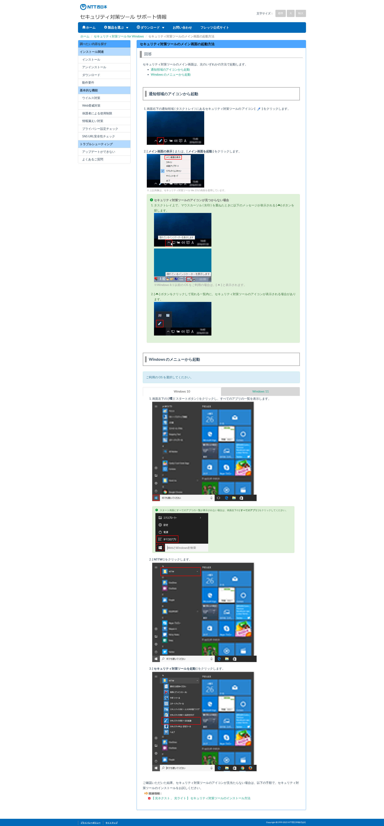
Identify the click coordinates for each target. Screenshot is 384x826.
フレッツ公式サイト (214, 27)
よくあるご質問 (92, 159)
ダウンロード (150, 27)
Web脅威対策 (91, 105)
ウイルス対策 (91, 98)
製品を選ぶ (115, 27)
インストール (91, 59)
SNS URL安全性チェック (98, 136)
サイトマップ (112, 823)
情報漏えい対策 (92, 121)
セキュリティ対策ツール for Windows (119, 36)
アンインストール (94, 67)
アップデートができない (98, 151)
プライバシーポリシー (91, 823)
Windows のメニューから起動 (171, 74)
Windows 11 (260, 391)
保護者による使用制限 (97, 113)
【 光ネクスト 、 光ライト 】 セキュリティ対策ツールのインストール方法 (200, 798)
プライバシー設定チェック (100, 128)
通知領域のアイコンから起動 (170, 69)
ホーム (90, 27)
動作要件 (88, 82)
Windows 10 (182, 391)
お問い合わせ (182, 27)
